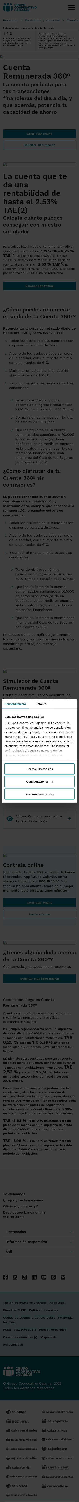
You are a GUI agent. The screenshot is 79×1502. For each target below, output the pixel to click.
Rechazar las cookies (39, 794)
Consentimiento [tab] (15, 704)
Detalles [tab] (40, 704)
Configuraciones (37, 781)
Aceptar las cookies (39, 769)
